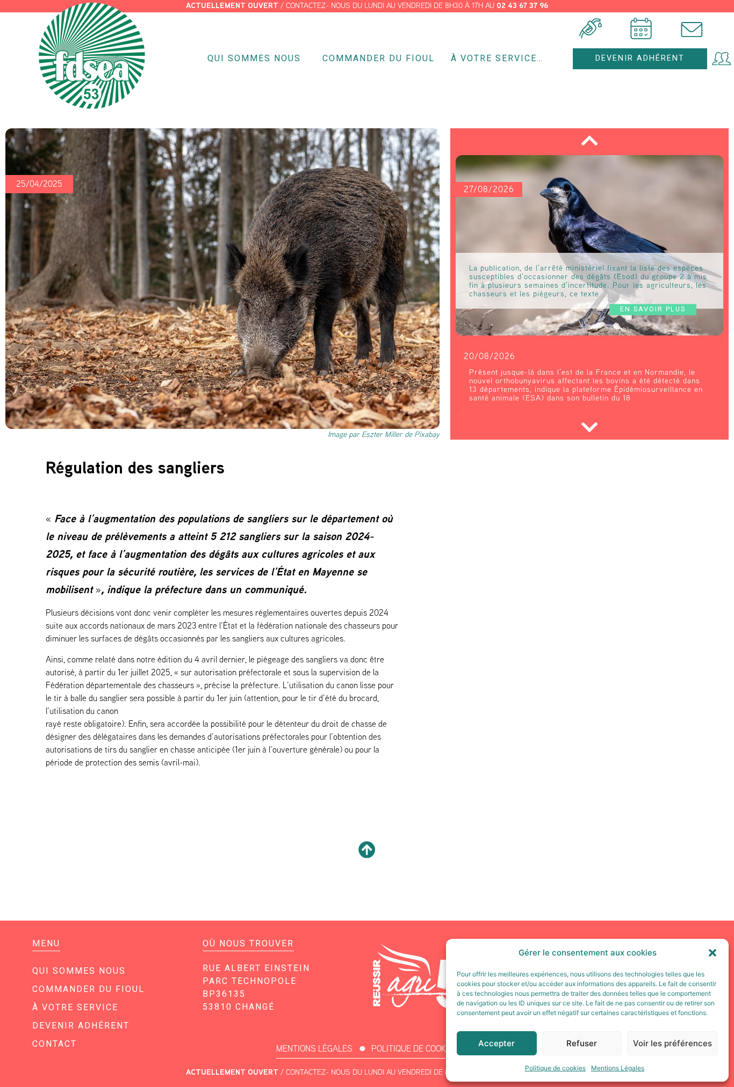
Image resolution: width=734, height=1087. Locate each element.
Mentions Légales (617, 1068)
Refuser (581, 1043)
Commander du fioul (378, 58)
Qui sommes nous (254, 58)
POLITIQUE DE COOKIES (414, 1048)
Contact (54, 1044)
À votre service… (497, 58)
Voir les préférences (672, 1043)
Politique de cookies (555, 1068)
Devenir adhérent (80, 1025)
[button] (712, 952)
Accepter (496, 1043)
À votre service (75, 1007)
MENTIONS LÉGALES (314, 1048)
